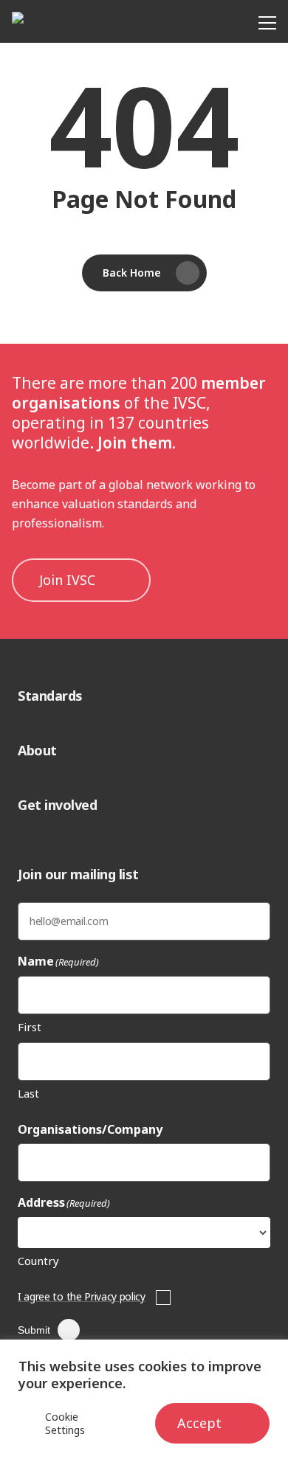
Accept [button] (199, 1423)
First (29, 1026)
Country (38, 1260)
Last (28, 1093)
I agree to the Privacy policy (81, 1296)
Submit (34, 1330)
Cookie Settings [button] (65, 1423)
